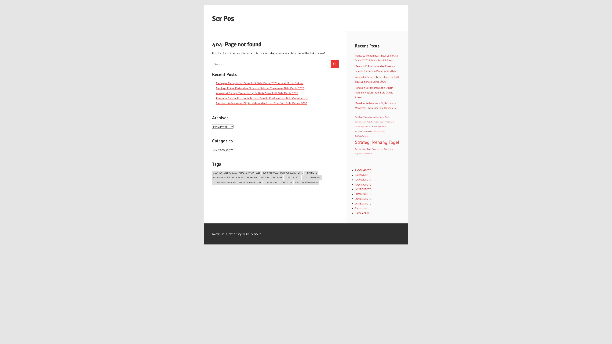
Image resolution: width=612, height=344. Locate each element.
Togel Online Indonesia (306, 182)
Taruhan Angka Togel (250, 182)
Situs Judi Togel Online (270, 177)
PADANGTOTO (363, 170)
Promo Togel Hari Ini (223, 177)
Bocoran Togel (270, 173)
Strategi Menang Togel (225, 182)
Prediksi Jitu (311, 173)
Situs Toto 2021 (292, 177)
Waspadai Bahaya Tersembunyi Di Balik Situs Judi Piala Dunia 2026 (257, 93)
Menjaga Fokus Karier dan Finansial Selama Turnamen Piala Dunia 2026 (260, 88)
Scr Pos (223, 18)
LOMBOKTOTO (363, 189)
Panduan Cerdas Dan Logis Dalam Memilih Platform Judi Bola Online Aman (262, 98)
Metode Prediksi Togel (291, 173)
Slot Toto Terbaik (312, 177)
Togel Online (286, 182)
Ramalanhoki (362, 213)
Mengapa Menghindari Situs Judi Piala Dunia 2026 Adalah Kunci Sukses (259, 83)
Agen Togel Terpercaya (225, 173)
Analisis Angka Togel (249, 173)
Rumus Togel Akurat (246, 177)
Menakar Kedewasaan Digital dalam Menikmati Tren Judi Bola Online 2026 (261, 103)
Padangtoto (361, 208)
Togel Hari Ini (270, 182)
